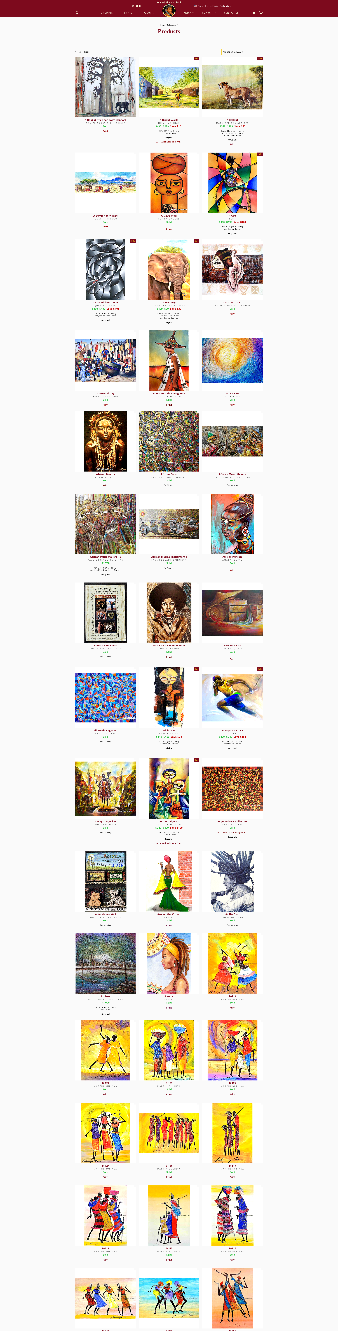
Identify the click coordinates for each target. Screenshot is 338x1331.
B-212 (105, 1248)
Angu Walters (105, 733)
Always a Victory (232, 730)
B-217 (232, 1248)
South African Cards (105, 648)
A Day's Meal (169, 215)
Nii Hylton (232, 396)
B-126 (232, 1083)
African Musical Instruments (169, 556)
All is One (169, 730)
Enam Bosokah (232, 917)
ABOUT (148, 12)
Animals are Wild (105, 914)
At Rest (105, 996)
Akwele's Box (232, 645)
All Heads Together (105, 730)
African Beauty (105, 474)
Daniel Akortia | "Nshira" (105, 123)
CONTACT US (231, 12)
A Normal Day (105, 393)
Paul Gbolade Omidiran (169, 477)
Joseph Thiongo (105, 218)
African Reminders (105, 645)
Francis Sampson (105, 396)
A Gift (232, 215)
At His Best (232, 914)
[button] (213, 6)
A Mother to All (232, 302)
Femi (232, 218)
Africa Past (233, 393)
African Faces (169, 474)
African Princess (232, 556)
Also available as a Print (169, 843)
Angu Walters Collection (232, 821)
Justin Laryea (105, 305)
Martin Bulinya (232, 999)
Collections (171, 25)
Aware (169, 996)
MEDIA (188, 12)
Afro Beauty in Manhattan (169, 645)
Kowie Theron (105, 477)
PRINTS (128, 12)
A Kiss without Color (105, 302)
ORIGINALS (107, 12)
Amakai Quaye (232, 560)
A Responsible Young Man (169, 393)
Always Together (105, 821)
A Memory (169, 302)
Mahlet (169, 917)
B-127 (105, 1165)
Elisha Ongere (169, 218)
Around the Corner (169, 914)
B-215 (169, 1248)
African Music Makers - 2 (105, 556)
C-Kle (232, 733)
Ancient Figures (169, 821)
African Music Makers (232, 474)
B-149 (232, 1165)
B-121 (105, 1083)
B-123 (169, 1083)
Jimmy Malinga (169, 123)
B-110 (232, 996)
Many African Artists (232, 123)
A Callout (232, 119)
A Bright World (169, 119)
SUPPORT (207, 12)
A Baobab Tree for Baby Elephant (105, 119)
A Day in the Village (105, 215)
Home (162, 25)
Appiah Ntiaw (169, 733)
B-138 (169, 1165)
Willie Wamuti (105, 824)
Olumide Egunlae (169, 396)
